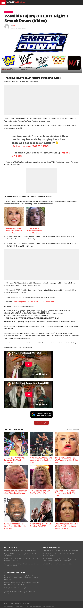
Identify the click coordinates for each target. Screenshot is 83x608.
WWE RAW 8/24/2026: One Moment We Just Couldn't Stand (41, 460)
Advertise (18, 603)
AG (14, 25)
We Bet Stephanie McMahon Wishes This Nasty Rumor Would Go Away (66, 526)
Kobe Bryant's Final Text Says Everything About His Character (15, 526)
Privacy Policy (8, 603)
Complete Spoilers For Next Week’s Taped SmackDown (33, 301)
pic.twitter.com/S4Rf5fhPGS (30, 146)
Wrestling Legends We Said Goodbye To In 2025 (41, 525)
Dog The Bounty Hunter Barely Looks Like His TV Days (65, 493)
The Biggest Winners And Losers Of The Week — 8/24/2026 (14, 460)
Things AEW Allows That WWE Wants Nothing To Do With (66, 460)
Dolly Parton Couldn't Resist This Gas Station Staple (14, 230)
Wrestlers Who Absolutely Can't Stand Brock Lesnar (15, 492)
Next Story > (41, 423)
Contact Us (27, 603)
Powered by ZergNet (73, 429)
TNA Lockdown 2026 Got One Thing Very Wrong (40, 492)
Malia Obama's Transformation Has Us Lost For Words (35, 230)
